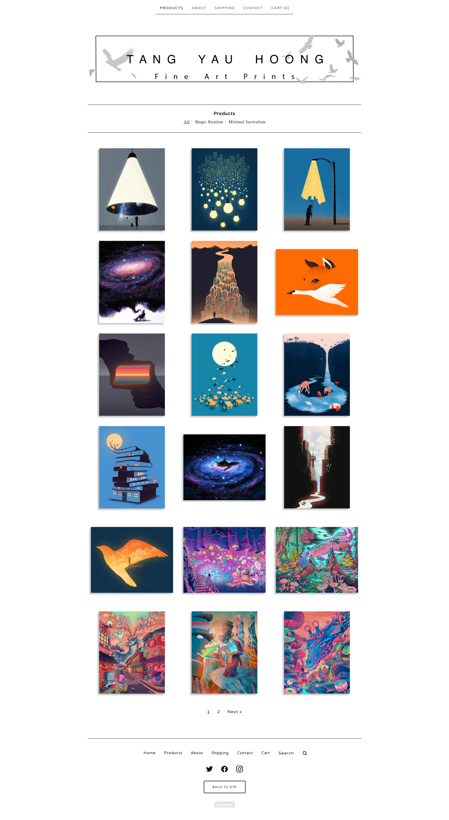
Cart (265, 753)
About (199, 8)
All (187, 122)
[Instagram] (239, 769)
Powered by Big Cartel (224, 805)
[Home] (224, 59)
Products (171, 8)
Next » (234, 711)
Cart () (280, 8)
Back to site (225, 787)
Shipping (225, 8)
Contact (253, 8)
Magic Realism (209, 122)
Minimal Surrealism (247, 122)
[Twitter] (209, 769)
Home (149, 753)
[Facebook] (224, 769)
